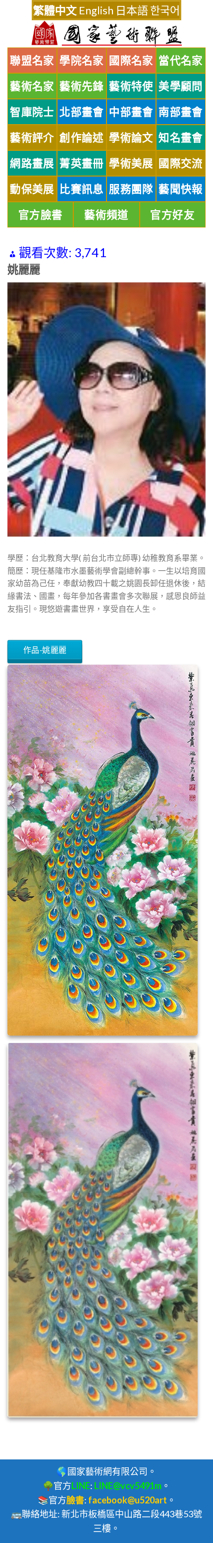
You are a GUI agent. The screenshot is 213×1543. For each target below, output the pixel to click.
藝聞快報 (181, 188)
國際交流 (181, 163)
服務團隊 (131, 188)
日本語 (131, 10)
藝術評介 (32, 137)
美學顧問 (181, 86)
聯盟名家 (32, 60)
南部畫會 (181, 111)
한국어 (165, 10)
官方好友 (172, 214)
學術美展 (131, 163)
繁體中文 (55, 10)
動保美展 (32, 188)
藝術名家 (32, 86)
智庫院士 (32, 111)
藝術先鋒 (81, 86)
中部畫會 (131, 111)
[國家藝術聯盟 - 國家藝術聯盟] (106, 33)
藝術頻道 (106, 214)
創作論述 (81, 137)
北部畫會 (81, 111)
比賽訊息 (81, 188)
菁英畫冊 (81, 163)
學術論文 (131, 137)
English (96, 10)
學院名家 (81, 60)
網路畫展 (32, 163)
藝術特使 (131, 86)
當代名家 (181, 60)
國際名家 (131, 60)
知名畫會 (181, 137)
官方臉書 (40, 214)
